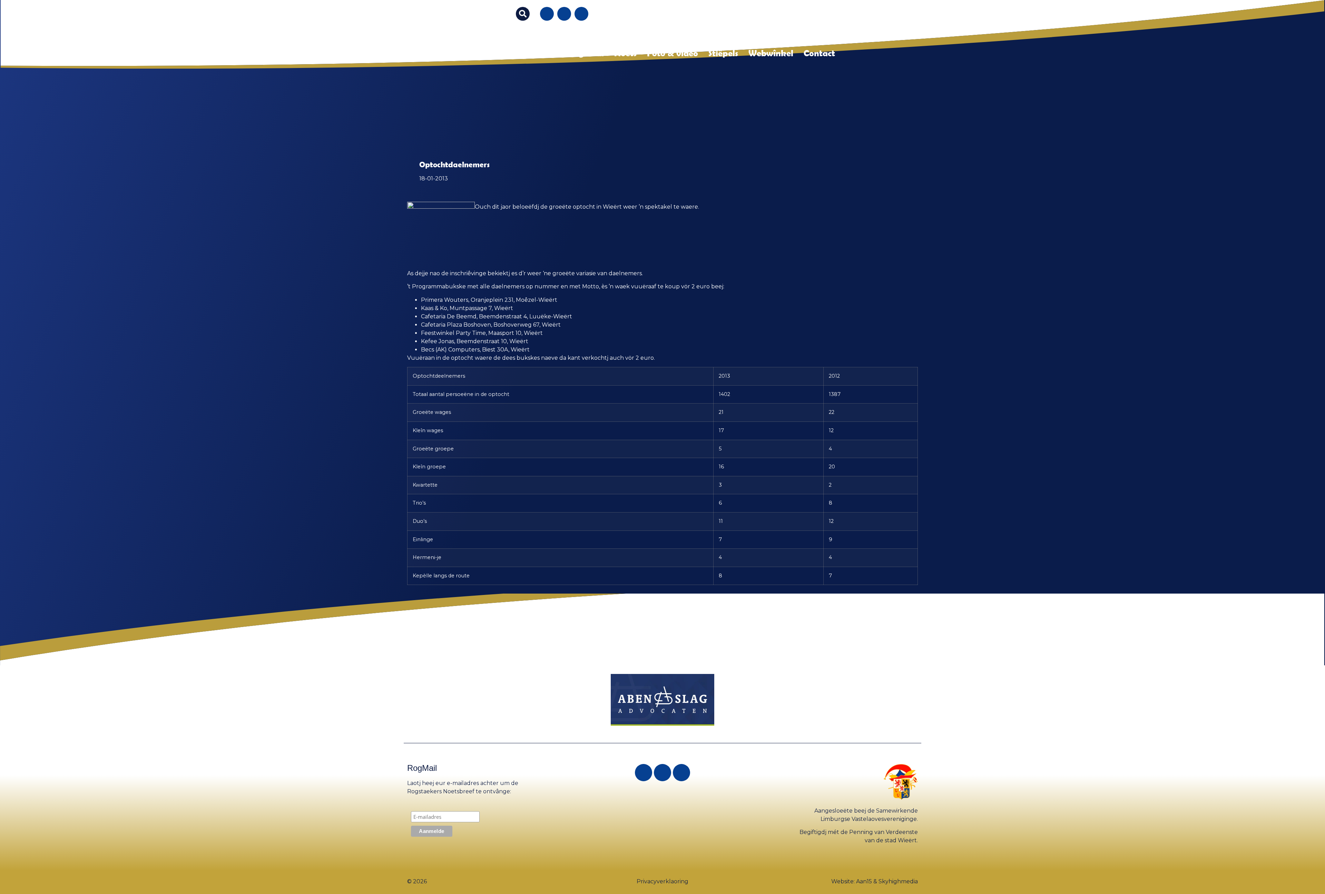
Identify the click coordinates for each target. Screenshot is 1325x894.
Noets (625, 53)
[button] (523, 14)
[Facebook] (547, 14)
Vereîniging (539, 53)
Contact (819, 53)
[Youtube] (581, 14)
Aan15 (864, 881)
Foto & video (672, 53)
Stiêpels (723, 53)
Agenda (588, 53)
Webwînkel (770, 53)
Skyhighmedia (898, 881)
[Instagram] (564, 14)
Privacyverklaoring (662, 881)
